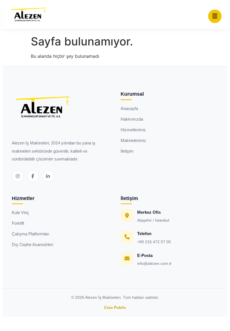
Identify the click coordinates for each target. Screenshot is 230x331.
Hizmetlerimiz (133, 129)
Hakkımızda (132, 119)
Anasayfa (129, 108)
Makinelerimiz (133, 140)
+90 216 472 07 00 (154, 242)
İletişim (127, 151)
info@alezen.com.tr (154, 263)
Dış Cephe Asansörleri (32, 244)
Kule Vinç (20, 212)
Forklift (18, 223)
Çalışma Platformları (30, 233)
